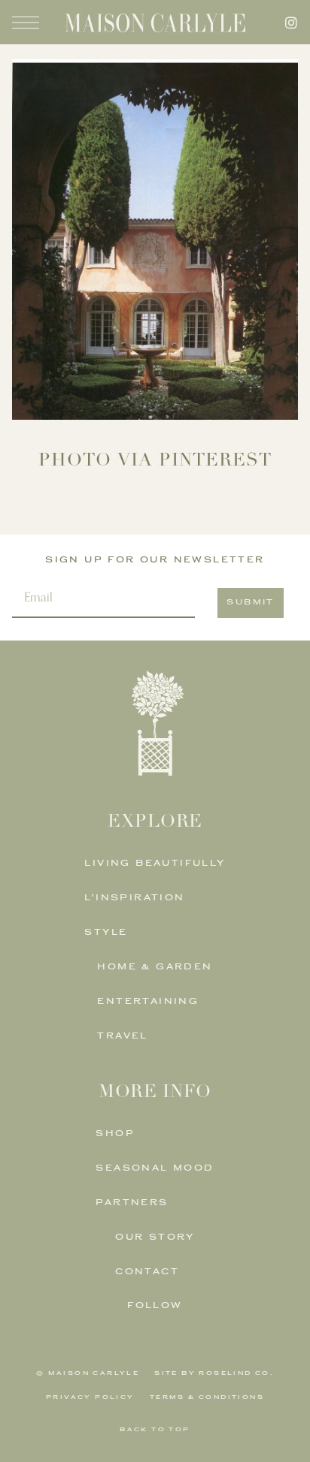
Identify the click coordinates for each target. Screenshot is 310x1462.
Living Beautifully (154, 864)
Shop (115, 1134)
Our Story (155, 1238)
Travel (122, 1036)
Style (105, 933)
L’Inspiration (134, 898)
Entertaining (148, 1002)
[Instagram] (291, 22)
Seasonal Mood (155, 1169)
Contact (147, 1272)
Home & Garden (154, 967)
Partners (132, 1203)
